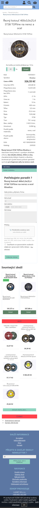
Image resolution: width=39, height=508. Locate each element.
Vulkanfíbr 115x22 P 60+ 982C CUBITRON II (11, 326)
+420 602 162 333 (19, 494)
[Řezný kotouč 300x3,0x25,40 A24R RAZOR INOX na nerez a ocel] (10, 287)
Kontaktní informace (19, 482)
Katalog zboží (19, 474)
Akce (19, 443)
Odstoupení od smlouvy (19, 484)
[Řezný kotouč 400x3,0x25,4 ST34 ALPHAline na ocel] (28, 287)
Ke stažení (19, 438)
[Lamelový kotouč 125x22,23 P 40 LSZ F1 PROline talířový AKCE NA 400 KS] (28, 338)
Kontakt (19, 445)
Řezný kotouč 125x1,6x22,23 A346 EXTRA (11, 384)
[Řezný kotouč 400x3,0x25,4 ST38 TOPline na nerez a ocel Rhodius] (19, 49)
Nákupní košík (19, 477)
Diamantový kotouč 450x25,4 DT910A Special (28, 355)
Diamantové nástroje (12, 420)
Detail (10, 312)
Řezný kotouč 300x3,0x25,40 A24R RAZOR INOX (10, 276)
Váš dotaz (6, 167)
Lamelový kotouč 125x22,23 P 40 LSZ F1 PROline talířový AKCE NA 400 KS (28, 328)
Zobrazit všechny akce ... (19, 410)
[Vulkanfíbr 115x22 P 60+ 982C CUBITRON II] (11, 336)
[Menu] (2, 2)
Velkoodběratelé (19, 440)
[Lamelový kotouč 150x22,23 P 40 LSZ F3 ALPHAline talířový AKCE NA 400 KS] (11, 367)
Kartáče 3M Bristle (11, 423)
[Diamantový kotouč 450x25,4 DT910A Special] (28, 365)
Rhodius (32, 78)
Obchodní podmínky (19, 479)
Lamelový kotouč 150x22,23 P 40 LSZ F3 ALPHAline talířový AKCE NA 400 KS (11, 357)
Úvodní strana (19, 472)
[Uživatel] (25, 3)
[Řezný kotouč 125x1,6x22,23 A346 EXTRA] (11, 394)
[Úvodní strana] (8, 3)
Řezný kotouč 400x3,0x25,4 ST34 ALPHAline (28, 276)
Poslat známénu (8, 170)
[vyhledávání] (30, 3)
